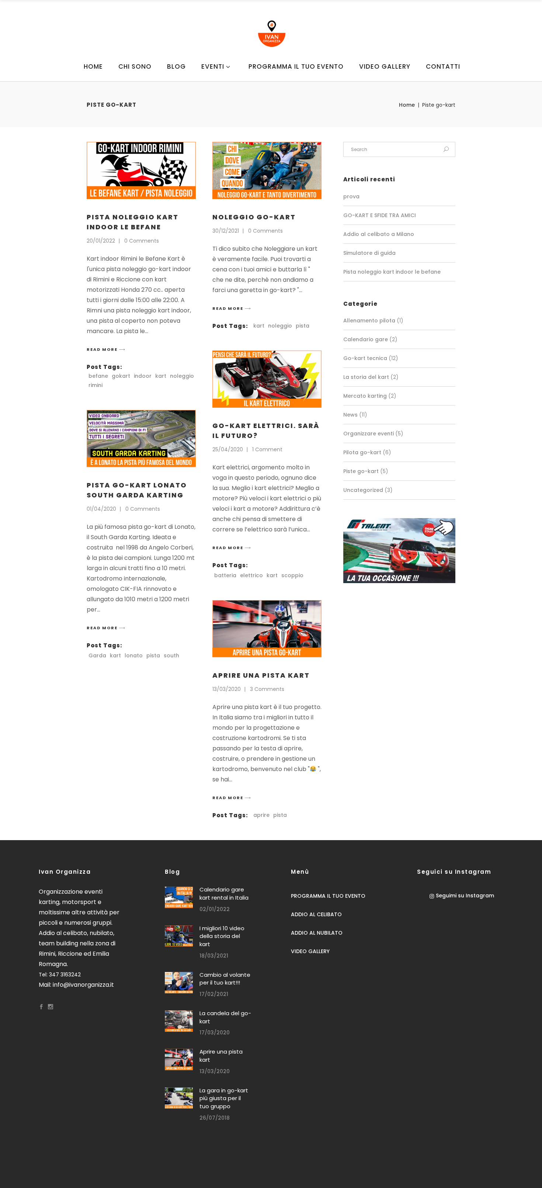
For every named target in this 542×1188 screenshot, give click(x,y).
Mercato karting (365, 396)
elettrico (251, 575)
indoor (143, 376)
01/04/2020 (101, 509)
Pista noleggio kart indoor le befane (392, 271)
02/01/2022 (214, 909)
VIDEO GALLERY (310, 951)
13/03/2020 (226, 689)
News (350, 414)
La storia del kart (366, 377)
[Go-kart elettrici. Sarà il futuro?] (267, 379)
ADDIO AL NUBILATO (317, 933)
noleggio (182, 376)
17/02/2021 (213, 994)
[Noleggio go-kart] (267, 170)
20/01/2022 (101, 240)
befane (98, 376)
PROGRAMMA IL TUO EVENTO (328, 896)
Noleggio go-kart (254, 217)
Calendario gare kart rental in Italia (224, 893)
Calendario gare (365, 339)
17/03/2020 (214, 1032)
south (171, 655)
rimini (95, 385)
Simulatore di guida (369, 253)
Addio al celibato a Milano (378, 234)
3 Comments (267, 689)
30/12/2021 (225, 230)
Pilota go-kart (362, 452)
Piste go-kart (361, 471)
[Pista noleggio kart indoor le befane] (141, 170)
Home (407, 104)
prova (351, 196)
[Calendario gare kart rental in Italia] (179, 897)
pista (302, 325)
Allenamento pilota (369, 320)
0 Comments (141, 240)
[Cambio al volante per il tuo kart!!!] (179, 982)
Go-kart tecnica (365, 358)
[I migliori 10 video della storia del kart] (179, 936)
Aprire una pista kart (261, 675)
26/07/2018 (214, 1118)
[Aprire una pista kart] (267, 628)
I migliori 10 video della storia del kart (221, 936)
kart (160, 376)
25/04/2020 (227, 449)
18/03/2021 (213, 955)
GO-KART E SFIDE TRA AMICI (379, 215)
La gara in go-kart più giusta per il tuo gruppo (223, 1098)
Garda (97, 655)
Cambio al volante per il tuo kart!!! (224, 979)
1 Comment (267, 449)
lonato (134, 655)
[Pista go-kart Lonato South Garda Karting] (141, 438)
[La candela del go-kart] (179, 1021)
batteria (225, 575)
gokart (121, 376)
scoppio (292, 575)
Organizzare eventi (368, 433)
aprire (261, 815)
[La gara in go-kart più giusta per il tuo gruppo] (179, 1098)
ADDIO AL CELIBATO (316, 914)
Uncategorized (363, 490)
